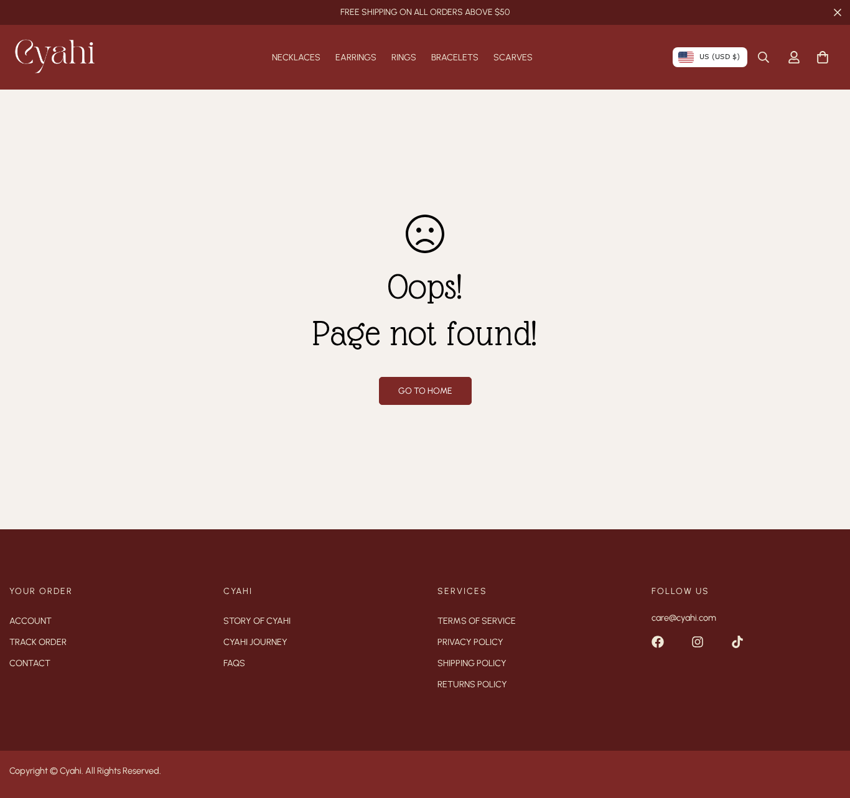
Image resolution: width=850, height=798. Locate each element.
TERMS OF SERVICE (476, 620)
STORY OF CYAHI (257, 620)
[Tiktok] (737, 642)
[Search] (763, 57)
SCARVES (513, 57)
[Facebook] (658, 642)
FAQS (234, 663)
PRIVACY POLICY (470, 641)
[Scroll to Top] (825, 730)
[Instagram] (697, 642)
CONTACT (29, 663)
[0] (822, 57)
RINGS (403, 57)
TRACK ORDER (38, 641)
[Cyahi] (54, 57)
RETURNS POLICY (472, 684)
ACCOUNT (30, 620)
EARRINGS (355, 57)
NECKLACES (296, 57)
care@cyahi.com (684, 617)
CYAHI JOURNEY (255, 641)
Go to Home (425, 391)
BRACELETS (455, 57)
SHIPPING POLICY (472, 663)
